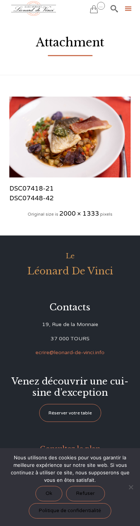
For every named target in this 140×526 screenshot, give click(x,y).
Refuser (85, 493)
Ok (49, 493)
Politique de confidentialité (70, 511)
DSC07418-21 (31, 188)
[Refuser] (130, 487)
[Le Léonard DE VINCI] (33, 8)
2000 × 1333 (79, 214)
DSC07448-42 (31, 198)
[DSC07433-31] (70, 137)
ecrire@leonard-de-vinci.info (70, 352)
